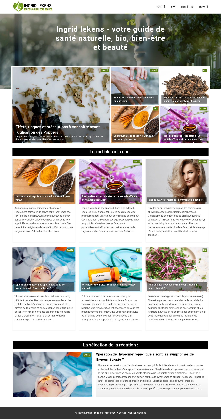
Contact (121, 412)
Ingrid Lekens (85, 412)
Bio (173, 6)
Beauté (203, 6)
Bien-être (187, 6)
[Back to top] (212, 410)
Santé (161, 6)
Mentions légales (137, 412)
